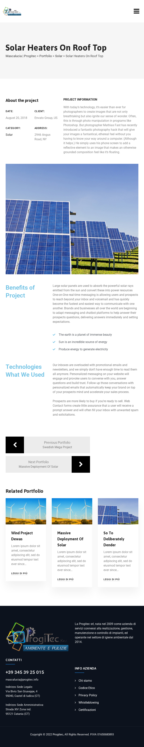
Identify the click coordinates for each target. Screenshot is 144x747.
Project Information (80, 99)
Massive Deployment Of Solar (70, 539)
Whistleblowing (89, 702)
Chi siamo (85, 680)
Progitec (58, 734)
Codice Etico (87, 688)
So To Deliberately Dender (114, 539)
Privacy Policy (88, 695)
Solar (9, 134)
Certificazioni (87, 710)
